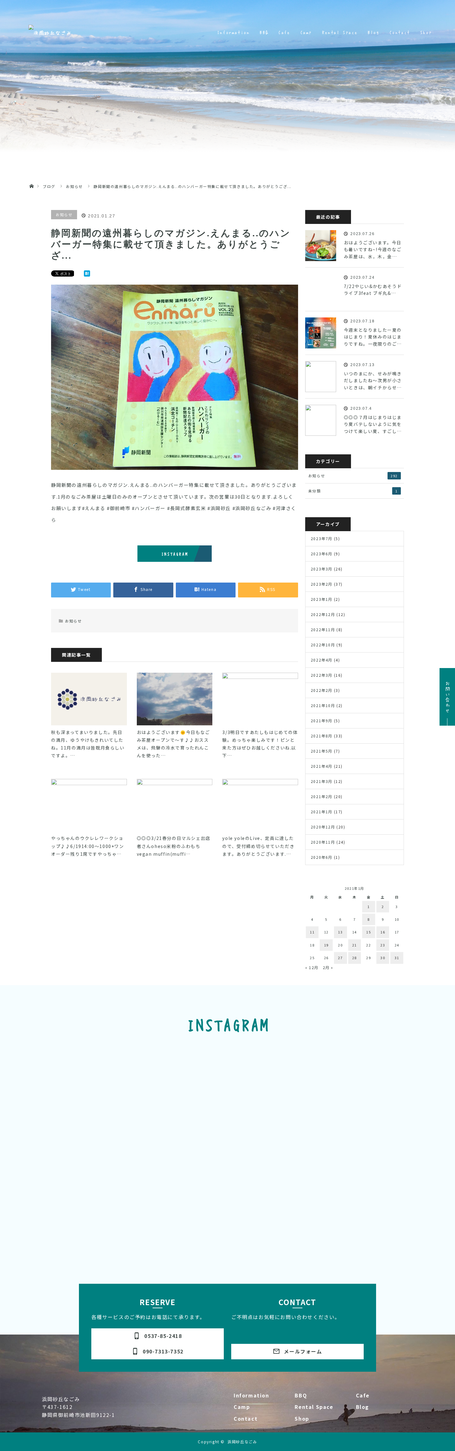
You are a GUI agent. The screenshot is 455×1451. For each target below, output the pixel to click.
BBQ (301, 1395)
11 (312, 931)
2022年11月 (323, 629)
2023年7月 (321, 538)
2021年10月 (323, 705)
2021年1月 (321, 811)
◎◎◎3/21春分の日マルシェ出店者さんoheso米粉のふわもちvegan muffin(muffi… (173, 846)
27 (340, 957)
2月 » (328, 967)
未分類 (353, 490)
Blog (362, 1406)
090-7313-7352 (158, 1351)
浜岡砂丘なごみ (242, 1441)
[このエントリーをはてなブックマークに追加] (87, 274)
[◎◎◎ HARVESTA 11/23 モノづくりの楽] (89, 1118)
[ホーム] (31, 179)
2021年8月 (321, 735)
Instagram (174, 553)
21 (354, 944)
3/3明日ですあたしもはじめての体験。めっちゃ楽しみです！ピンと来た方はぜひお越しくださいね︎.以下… (260, 744)
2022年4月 (321, 659)
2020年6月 (321, 857)
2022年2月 (321, 690)
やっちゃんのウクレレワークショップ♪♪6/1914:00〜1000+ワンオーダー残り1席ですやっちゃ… (87, 846)
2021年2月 (321, 796)
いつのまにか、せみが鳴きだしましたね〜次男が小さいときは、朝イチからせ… (373, 380)
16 (382, 931)
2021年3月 (321, 781)
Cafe (363, 1395)
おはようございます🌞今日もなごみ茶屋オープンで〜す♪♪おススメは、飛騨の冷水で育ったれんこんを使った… (173, 744)
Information (251, 1395)
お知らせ (64, 214)
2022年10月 (323, 644)
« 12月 (311, 967)
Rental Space (314, 1406)
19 (326, 944)
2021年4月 (321, 766)
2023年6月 (321, 553)
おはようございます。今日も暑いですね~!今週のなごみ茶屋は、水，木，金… (373, 249)
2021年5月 (321, 751)
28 (354, 957)
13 (340, 931)
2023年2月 (321, 584)
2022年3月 (321, 675)
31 (397, 957)
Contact (246, 1418)
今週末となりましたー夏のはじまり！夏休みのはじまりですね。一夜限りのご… (373, 337)
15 (368, 931)
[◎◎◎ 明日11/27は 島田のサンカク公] (181, 1065)
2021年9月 (321, 720)
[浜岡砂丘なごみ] (50, 32)
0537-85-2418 (157, 1336)
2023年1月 (321, 599)
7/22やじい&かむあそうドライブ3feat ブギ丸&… (373, 289)
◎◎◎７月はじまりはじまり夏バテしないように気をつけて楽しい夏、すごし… (373, 424)
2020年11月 (323, 842)
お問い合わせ (447, 696)
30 (382, 957)
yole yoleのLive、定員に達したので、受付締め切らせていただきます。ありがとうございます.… (258, 846)
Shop (302, 1418)
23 (382, 944)
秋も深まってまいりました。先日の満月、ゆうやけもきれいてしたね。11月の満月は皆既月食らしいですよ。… (88, 744)
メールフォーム (297, 1351)
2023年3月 (321, 568)
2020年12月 (323, 826)
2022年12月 (323, 614)
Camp (242, 1406)
